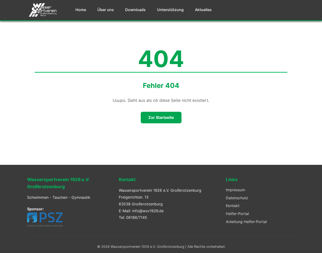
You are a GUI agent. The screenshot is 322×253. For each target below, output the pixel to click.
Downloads (135, 9)
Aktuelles (203, 9)
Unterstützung (170, 9)
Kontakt (232, 205)
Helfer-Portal (237, 213)
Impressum (235, 189)
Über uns (105, 9)
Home (80, 9)
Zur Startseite (161, 117)
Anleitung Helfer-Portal (246, 221)
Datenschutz (237, 197)
